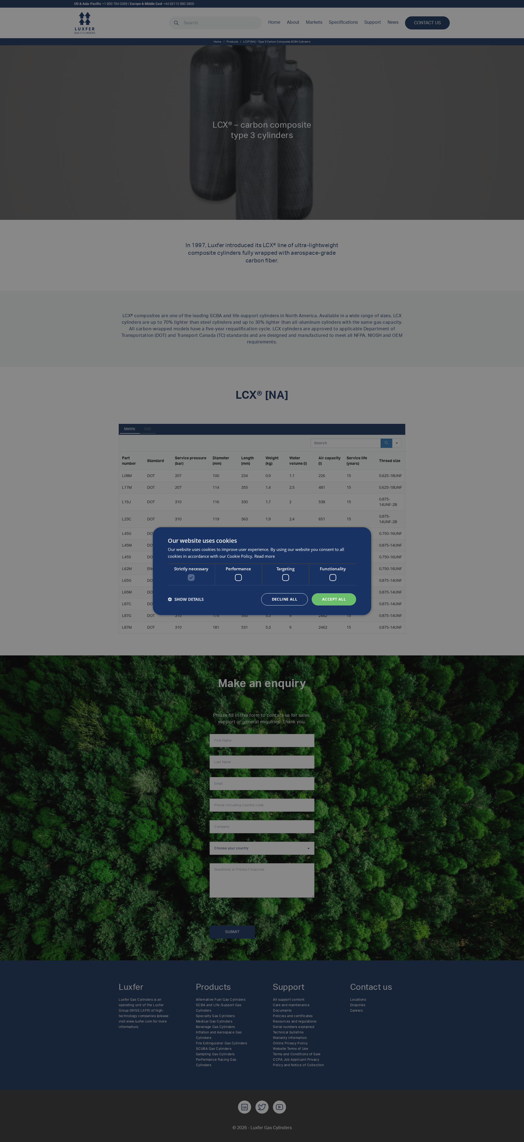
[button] (186, 599)
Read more (264, 556)
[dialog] (262, 571)
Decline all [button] (284, 599)
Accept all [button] (334, 599)
